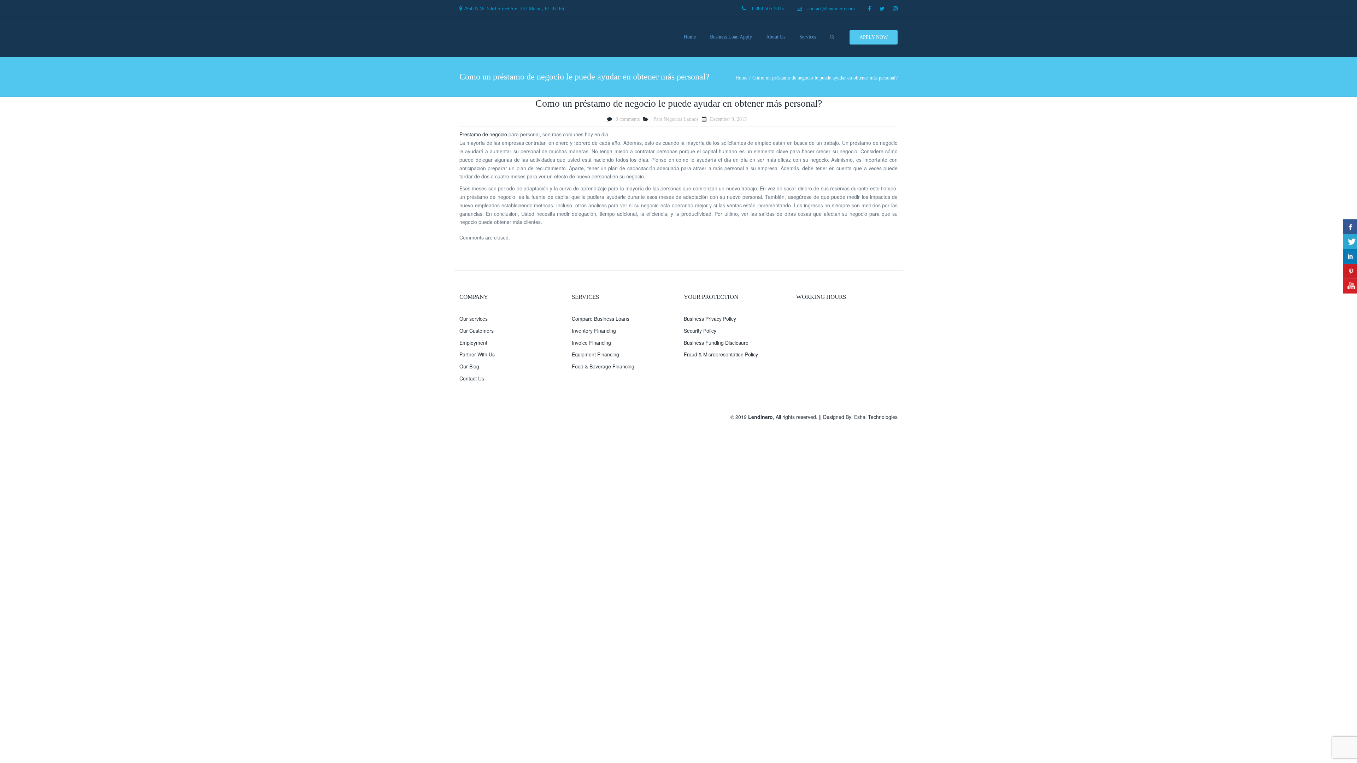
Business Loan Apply (731, 37)
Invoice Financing (591, 342)
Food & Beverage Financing (603, 366)
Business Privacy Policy (710, 318)
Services (807, 37)
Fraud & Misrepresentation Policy (721, 354)
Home (690, 37)
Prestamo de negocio (483, 134)
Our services (473, 318)
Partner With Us (477, 354)
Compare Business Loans (600, 318)
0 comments (628, 119)
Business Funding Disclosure (716, 342)
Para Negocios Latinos (675, 119)
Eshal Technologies (876, 416)
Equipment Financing (595, 354)
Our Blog (469, 366)
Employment (473, 342)
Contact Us (471, 378)
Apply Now (873, 37)
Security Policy (700, 330)
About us (775, 37)
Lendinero (760, 416)
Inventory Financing (594, 330)
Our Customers (476, 330)
